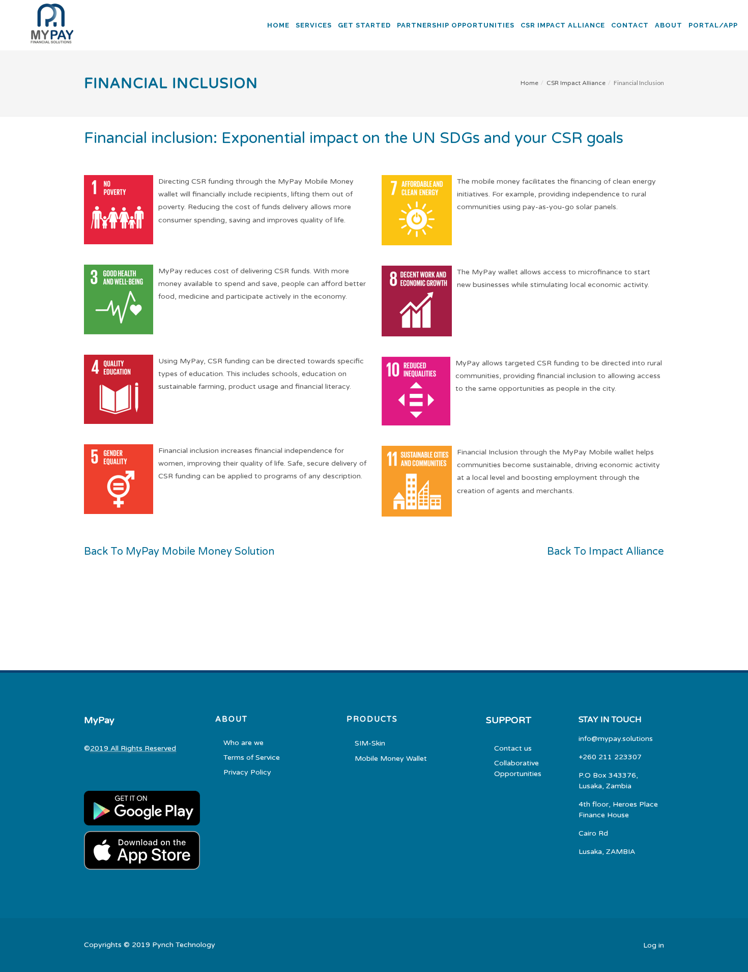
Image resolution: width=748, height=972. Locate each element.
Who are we (243, 742)
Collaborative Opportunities (517, 768)
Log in (653, 945)
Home (529, 83)
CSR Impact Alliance (576, 83)
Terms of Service (251, 757)
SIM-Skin (370, 743)
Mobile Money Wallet (391, 758)
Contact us (513, 748)
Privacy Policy (247, 772)
